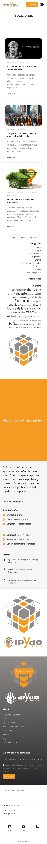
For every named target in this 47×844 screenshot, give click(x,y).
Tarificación (18, 327)
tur (31, 327)
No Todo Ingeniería (20, 62)
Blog (9, 62)
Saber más (11, 93)
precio (39, 320)
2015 (12, 290)
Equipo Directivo (9, 722)
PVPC (12, 324)
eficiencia (36, 297)
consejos (27, 297)
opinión (35, 320)
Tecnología (26, 327)
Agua (39, 247)
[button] (42, 4)
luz (31, 317)
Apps (39, 250)
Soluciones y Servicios (11, 714)
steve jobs (37, 324)
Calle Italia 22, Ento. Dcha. (11, 805)
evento (28, 305)
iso (24, 317)
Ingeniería (13, 316)
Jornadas (37, 269)
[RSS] (37, 826)
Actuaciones (34, 237)
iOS (21, 317)
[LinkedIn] (9, 826)
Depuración (36, 256)
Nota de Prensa (35, 278)
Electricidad (22, 300)
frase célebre (18, 312)
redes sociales (21, 324)
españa (20, 305)
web (39, 327)
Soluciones (30, 324)
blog (33, 294)
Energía (38, 259)
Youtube (23, 830)
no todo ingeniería (24, 320)
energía (13, 304)
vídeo (35, 327)
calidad (38, 293)
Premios (22, 237)
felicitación (35, 308)
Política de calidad (10, 742)
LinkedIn (9, 830)
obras (31, 320)
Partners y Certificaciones (13, 726)
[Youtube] (23, 826)
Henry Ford (38, 313)
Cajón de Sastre (19, 129)
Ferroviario (37, 266)
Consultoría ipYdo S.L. (17, 790)
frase (10, 313)
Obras (38, 275)
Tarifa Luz (11, 327)
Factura (36, 304)
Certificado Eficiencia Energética (16, 194)
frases (30, 311)
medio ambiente (36, 317)
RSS (37, 830)
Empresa (6, 718)
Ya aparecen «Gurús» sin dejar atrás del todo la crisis (21, 134)
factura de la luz (17, 308)
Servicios (36, 193)
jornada (27, 317)
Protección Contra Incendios (30, 263)
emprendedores (36, 301)
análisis (29, 294)
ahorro (31, 289)
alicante (21, 293)
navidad (16, 320)
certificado (18, 297)
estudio (24, 305)
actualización (20, 289)
